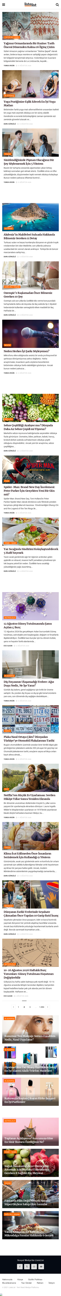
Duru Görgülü (10, 124)
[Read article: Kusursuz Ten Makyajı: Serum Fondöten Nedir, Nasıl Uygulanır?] (30, 1029)
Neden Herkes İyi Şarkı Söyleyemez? (26, 351)
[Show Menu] (3, 4)
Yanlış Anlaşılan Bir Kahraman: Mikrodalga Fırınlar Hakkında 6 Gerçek (28, 1233)
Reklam (40, 1282)
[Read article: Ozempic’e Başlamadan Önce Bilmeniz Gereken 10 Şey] (30, 275)
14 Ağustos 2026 (26, 257)
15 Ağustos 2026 (26, 124)
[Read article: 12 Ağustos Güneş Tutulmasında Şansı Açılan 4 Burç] (30, 606)
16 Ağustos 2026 (24, 66)
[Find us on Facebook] (20, 1266)
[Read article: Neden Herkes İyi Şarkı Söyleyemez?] (30, 334)
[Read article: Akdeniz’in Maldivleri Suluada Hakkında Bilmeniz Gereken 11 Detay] (30, 217)
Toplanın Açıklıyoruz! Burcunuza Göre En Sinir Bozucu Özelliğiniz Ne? (28, 1140)
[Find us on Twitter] (27, 1266)
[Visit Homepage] (30, 4)
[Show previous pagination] (13, 1007)
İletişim (52, 1282)
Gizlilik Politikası (35, 1279)
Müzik (7, 345)
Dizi (6, 789)
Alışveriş (9, 95)
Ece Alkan (8, 646)
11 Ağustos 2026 (24, 817)
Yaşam (8, 154)
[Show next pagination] (47, 1007)
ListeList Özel (12, 37)
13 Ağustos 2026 (26, 451)
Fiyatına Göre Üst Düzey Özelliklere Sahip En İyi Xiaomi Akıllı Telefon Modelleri (30, 1069)
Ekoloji (8, 419)
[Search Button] (57, 4)
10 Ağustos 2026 (26, 876)
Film (7, 481)
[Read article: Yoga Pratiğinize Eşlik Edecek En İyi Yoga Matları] (30, 84)
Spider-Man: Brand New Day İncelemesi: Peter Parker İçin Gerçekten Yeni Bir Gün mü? (29, 490)
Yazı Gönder (26, 1282)
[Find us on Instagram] (34, 1266)
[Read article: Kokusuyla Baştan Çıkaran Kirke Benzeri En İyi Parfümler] (30, 1092)
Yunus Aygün (9, 66)
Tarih (7, 731)
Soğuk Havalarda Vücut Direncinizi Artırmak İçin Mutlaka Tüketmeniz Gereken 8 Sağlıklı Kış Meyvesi (26, 1169)
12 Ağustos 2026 (26, 571)
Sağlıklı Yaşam (12, 287)
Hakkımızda (7, 1279)
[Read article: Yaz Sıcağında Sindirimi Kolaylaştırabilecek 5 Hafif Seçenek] (30, 532)
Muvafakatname (9, 1282)
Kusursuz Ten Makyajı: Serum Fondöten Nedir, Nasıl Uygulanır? (29, 1037)
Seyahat (9, 228)
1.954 (41, 1007)
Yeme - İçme (10, 543)
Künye (20, 1279)
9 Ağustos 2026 (21, 996)
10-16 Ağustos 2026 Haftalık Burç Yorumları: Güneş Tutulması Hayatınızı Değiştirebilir (29, 973)
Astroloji (10, 617)
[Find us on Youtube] (41, 1266)
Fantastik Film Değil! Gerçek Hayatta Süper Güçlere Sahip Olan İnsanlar (27, 1202)
